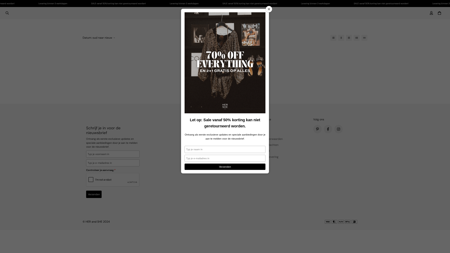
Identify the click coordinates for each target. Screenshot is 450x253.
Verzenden (225, 166)
